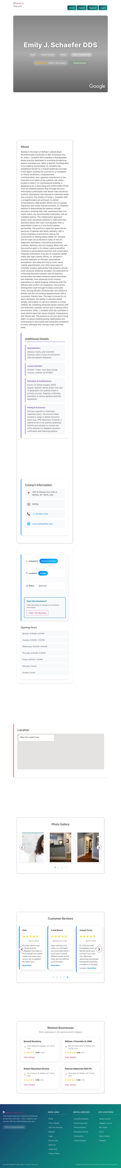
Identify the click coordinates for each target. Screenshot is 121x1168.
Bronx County (104, 1136)
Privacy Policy (54, 1153)
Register (92, 8)
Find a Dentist (54, 1123)
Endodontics (78, 1136)
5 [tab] (67, 977)
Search (82, 8)
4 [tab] (66, 867)
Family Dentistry (80, 1140)
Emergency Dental (81, 1132)
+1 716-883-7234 (40, 514)
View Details (29, 1057)
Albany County (105, 1119)
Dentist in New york (16, 1164)
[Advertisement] (60, 112)
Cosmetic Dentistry (81, 1119)
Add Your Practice (56, 1127)
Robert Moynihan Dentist (36, 1068)
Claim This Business (37, 613)
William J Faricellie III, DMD (78, 1041)
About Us (52, 1145)
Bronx (101, 1132)
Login (102, 8)
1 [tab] (55, 867)
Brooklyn (102, 1140)
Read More (26, 965)
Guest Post (53, 1149)
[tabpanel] (32, 847)
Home (72, 8)
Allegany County (105, 1123)
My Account (53, 1140)
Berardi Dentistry (32, 1041)
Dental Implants (80, 1127)
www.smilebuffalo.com (42, 524)
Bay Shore (103, 1127)
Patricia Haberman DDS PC (78, 1068)
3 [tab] (62, 867)
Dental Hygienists (80, 1123)
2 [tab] (59, 867)
